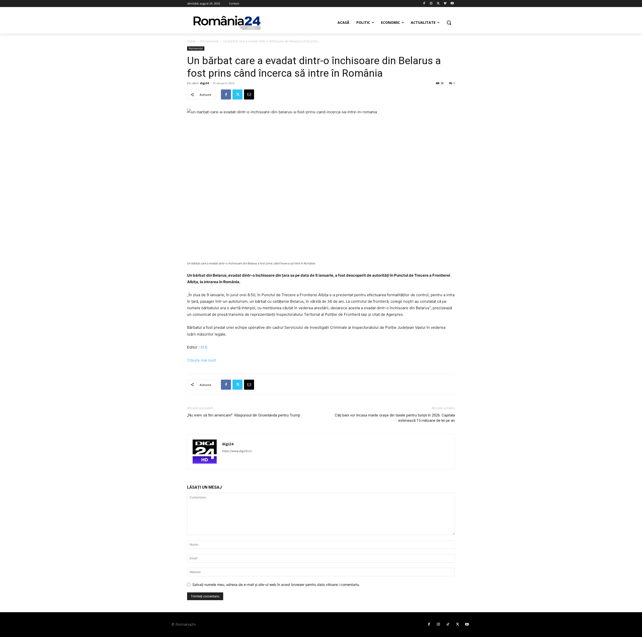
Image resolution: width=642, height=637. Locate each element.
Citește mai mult (201, 360)
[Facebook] (424, 4)
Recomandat (209, 41)
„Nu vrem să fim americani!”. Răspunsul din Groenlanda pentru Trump (243, 415)
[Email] (249, 94)
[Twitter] (438, 4)
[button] (449, 23)
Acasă (191, 41)
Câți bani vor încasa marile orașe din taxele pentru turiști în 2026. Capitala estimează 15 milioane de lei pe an (395, 418)
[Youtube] (452, 4)
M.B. (204, 347)
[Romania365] (227, 22)
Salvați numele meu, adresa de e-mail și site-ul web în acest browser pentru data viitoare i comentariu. (276, 584)
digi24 (204, 83)
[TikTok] (447, 624)
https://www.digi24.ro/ (237, 451)
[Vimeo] (445, 4)
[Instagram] (431, 4)
